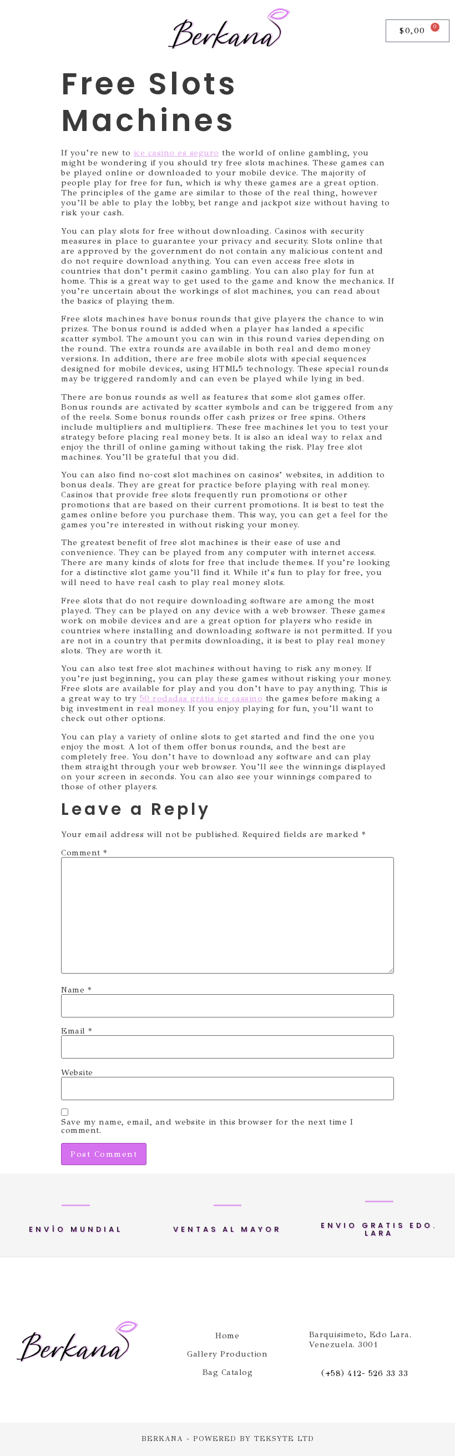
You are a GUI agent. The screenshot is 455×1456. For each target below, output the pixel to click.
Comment (84, 853)
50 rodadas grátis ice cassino (201, 698)
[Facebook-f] (14, 30)
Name (76, 990)
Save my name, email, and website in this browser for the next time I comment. (207, 1126)
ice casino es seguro (176, 153)
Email (76, 1031)
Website (77, 1073)
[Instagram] (41, 30)
